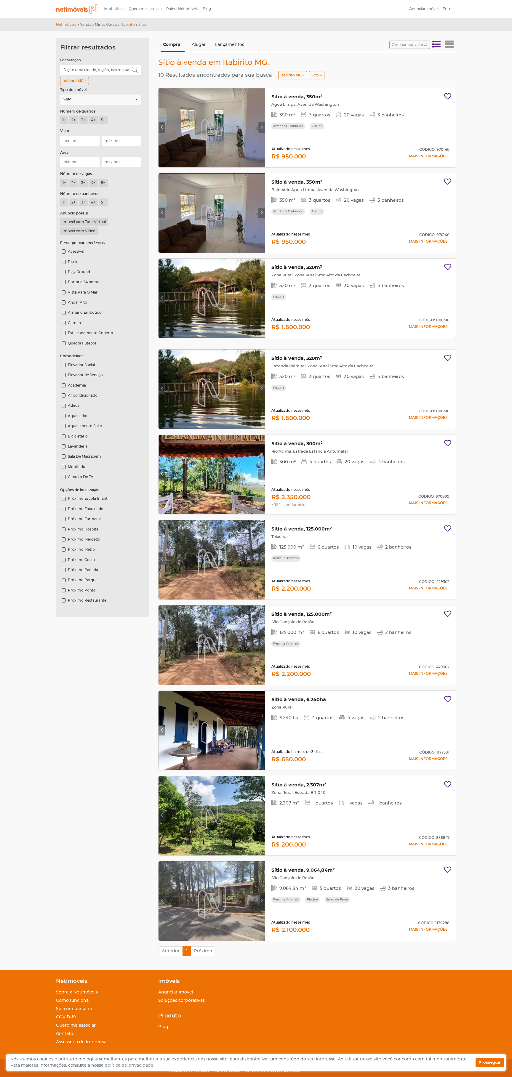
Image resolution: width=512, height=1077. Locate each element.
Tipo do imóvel (73, 90)
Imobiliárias (114, 9)
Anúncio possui (74, 213)
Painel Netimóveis (182, 9)
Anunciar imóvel (424, 9)
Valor (64, 131)
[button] (100, 99)
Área (64, 152)
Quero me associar (145, 9)
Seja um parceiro (74, 1009)
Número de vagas (76, 174)
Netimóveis (66, 24)
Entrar (448, 9)
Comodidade (72, 356)
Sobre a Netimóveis (77, 992)
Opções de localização (80, 490)
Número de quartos (77, 111)
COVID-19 (66, 1017)
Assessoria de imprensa (81, 1042)
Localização (70, 60)
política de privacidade (129, 1065)
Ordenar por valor (408, 45)
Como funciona (72, 1001)
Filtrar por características (82, 243)
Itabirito (128, 24)
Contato (64, 1034)
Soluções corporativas (181, 1001)
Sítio (142, 24)
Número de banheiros (79, 193)
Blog (207, 9)
